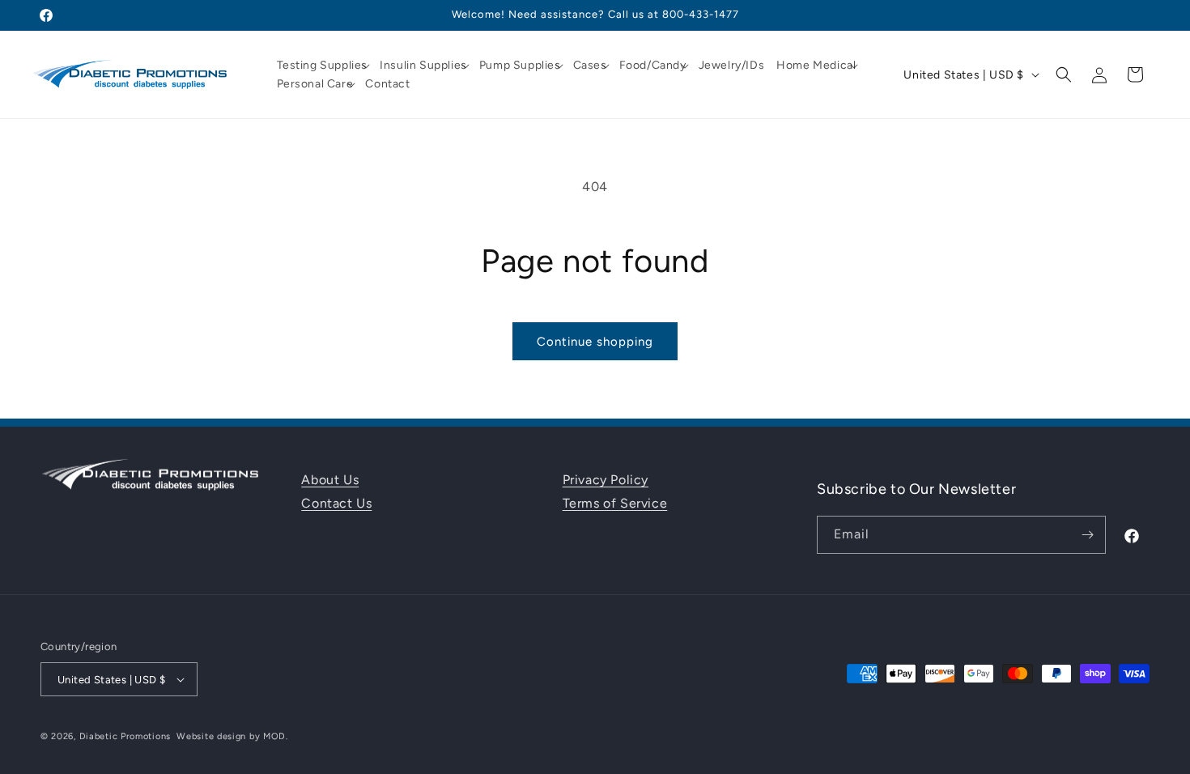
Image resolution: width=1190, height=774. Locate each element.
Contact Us (336, 503)
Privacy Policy (605, 479)
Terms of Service (615, 503)
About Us (330, 479)
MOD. (275, 736)
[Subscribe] (1087, 535)
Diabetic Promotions (125, 736)
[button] (325, 65)
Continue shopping (595, 341)
